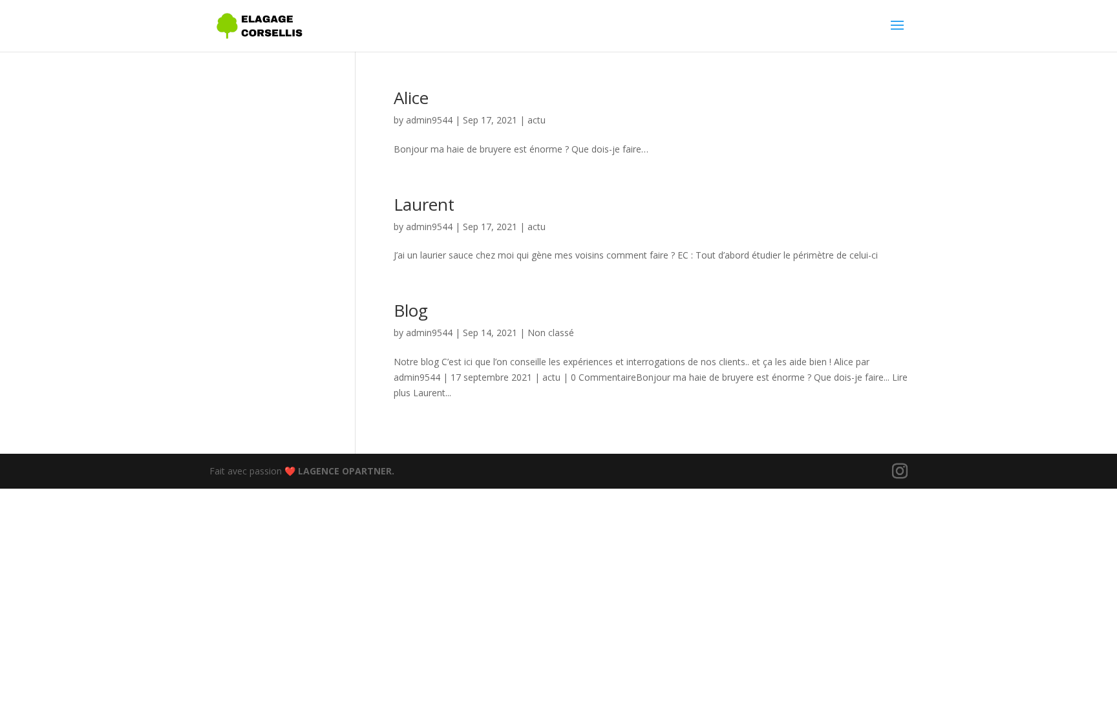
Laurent (424, 204)
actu (536, 120)
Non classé (550, 332)
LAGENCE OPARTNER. (346, 471)
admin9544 (429, 120)
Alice (411, 97)
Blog (411, 310)
